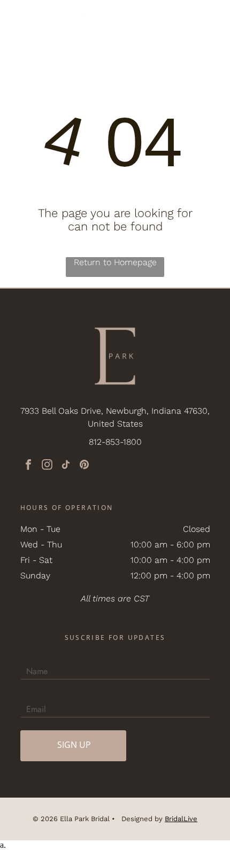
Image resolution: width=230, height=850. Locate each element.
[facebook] (28, 466)
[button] (209, 19)
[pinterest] (84, 466)
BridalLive (181, 819)
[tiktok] (66, 466)
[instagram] (47, 466)
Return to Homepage (115, 262)
